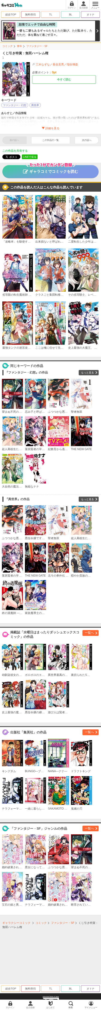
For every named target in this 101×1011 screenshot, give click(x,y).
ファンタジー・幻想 (14, 105)
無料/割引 (30, 14)
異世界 (35, 105)
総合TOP (10, 14)
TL (50, 14)
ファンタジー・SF (37, 46)
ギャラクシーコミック (16, 923)
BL (70, 14)
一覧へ (89, 633)
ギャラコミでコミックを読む (53, 171)
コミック (7, 46)
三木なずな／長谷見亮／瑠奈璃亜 (57, 64)
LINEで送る (29, 156)
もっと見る (87, 372)
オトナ (90, 14)
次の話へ (86, 140)
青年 (19, 46)
